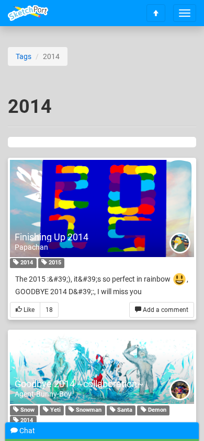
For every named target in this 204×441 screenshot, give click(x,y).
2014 (26, 263)
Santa (124, 410)
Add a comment (164, 310)
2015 (54, 263)
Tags (23, 56)
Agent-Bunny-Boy (43, 394)
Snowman (87, 410)
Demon (156, 410)
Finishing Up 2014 (51, 236)
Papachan (31, 247)
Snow (27, 410)
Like (28, 310)
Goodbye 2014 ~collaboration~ (79, 383)
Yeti (55, 410)
